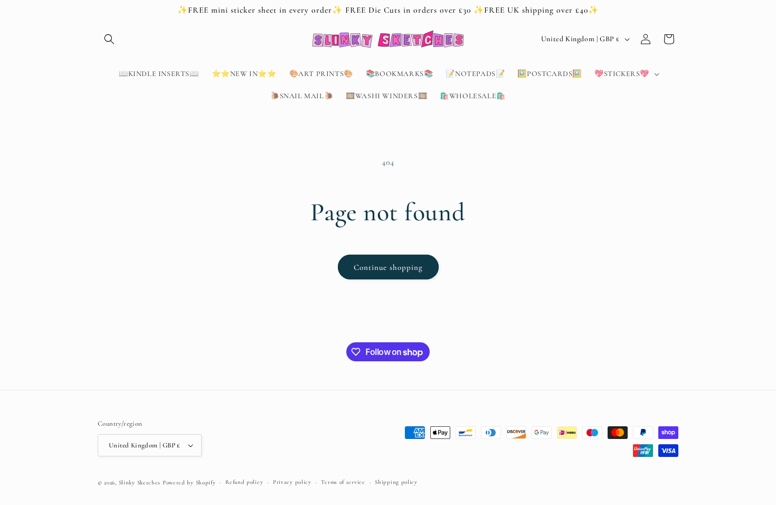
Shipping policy (396, 482)
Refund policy (244, 482)
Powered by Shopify (189, 482)
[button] (109, 39)
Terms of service (343, 482)
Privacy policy (292, 482)
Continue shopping (388, 267)
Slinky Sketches (141, 482)
